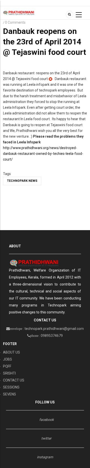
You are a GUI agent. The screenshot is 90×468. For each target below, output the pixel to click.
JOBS (7, 359)
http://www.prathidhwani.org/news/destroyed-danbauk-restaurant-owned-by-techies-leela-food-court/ (43, 153)
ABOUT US (11, 352)
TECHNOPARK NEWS (22, 181)
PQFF (7, 366)
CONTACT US (13, 380)
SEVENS (9, 394)
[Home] (18, 13)
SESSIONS (11, 387)
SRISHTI (9, 373)
